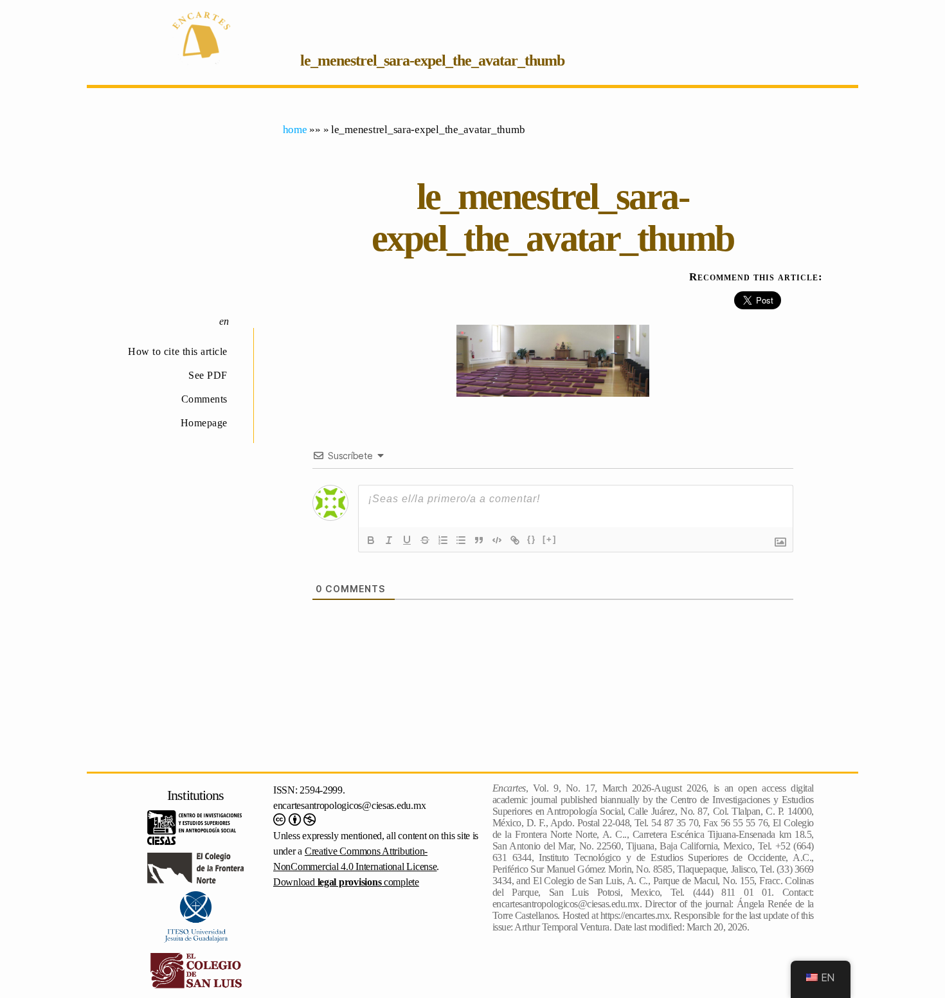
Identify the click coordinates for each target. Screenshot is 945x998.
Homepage (204, 422)
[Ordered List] (443, 540)
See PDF (208, 375)
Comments (204, 399)
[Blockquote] (479, 540)
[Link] (515, 540)
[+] (550, 539)
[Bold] (371, 540)
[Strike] (425, 540)
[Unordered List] (461, 540)
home (295, 129)
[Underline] (407, 540)
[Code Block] (497, 540)
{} (531, 539)
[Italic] (389, 540)
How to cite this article (178, 351)
